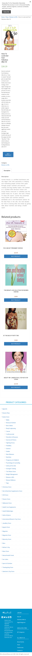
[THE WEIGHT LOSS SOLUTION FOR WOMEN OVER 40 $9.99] (16, 275)
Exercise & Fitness (11, 440)
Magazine (5, 531)
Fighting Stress (10, 443)
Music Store (5, 551)
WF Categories (20, 632)
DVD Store (5, 495)
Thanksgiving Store (7, 567)
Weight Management (12, 474)
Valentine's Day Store (8, 571)
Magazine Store (6, 535)
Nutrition (8, 457)
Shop (7, 17)
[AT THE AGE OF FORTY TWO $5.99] (16, 318)
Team (18, 644)
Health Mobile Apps (7, 511)
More (3, 543)
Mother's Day (6, 547)
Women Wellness (11, 480)
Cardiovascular (10, 434)
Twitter (4, 617)
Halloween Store (7, 503)
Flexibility (8, 445)
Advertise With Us (21, 619)
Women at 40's (13, 17)
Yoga (7, 483)
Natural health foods (8, 555)
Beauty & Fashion (11, 422)
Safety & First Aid (11, 466)
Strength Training (11, 468)
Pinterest (8, 617)
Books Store (5, 417)
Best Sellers (9, 425)
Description (7, 170)
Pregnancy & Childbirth (12, 460)
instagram (10, 617)
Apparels (4, 409)
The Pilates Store (11, 471)
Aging (7, 420)
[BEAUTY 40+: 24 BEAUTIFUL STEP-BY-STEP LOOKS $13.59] (16, 362)
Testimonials (20, 647)
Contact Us (19, 650)
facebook (2, 617)
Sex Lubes (5, 559)
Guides (8, 451)
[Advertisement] (16, 593)
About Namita (20, 642)
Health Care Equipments (9, 507)
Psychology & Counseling (13, 463)
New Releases (10, 454)
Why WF (19, 616)
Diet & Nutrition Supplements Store (12, 491)
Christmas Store (6, 487)
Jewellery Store (6, 523)
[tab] (7, 170)
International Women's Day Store (11, 519)
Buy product (8, 154)
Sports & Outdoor (7, 563)
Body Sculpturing (11, 428)
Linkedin (6, 617)
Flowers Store (6, 499)
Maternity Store (6, 539)
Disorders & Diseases (12, 437)
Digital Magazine (21, 622)
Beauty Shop (6, 413)
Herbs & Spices (6, 515)
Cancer (8, 431)
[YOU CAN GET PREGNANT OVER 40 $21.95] (16, 231)
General (8, 448)
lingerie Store (6, 527)
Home (3, 17)
